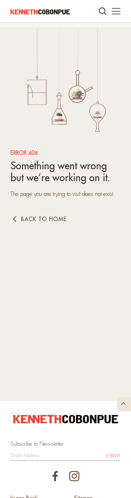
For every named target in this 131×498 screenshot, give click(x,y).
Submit (113, 455)
